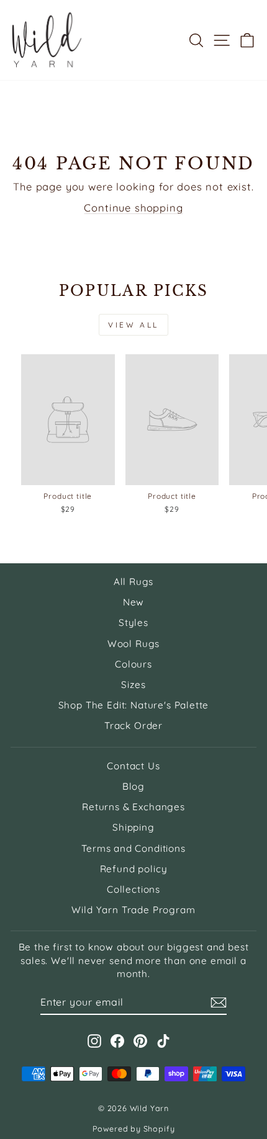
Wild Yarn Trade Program (133, 910)
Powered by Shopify (134, 1128)
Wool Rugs (133, 644)
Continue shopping (133, 207)
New (133, 602)
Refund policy (134, 869)
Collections (133, 889)
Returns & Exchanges (133, 807)
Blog (133, 786)
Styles (133, 622)
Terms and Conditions (133, 848)
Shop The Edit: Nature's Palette (133, 705)
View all (133, 324)
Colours (133, 664)
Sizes (133, 684)
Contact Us (133, 766)
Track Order (133, 725)
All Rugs (134, 581)
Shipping (133, 827)
